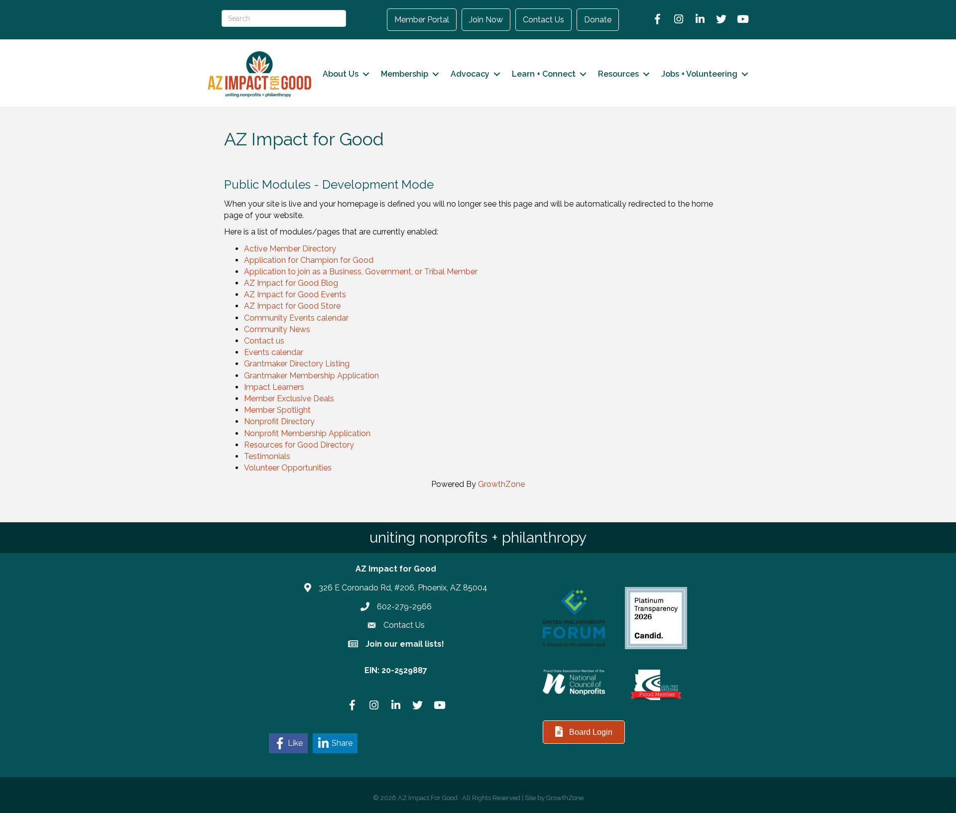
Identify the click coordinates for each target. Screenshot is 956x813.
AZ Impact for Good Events (295, 294)
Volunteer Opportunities (288, 467)
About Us (340, 74)
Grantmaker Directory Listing (297, 363)
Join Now (486, 19)
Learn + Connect (544, 74)
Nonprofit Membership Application (307, 433)
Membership (404, 74)
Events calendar (273, 352)
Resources (618, 74)
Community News (277, 329)
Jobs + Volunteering (699, 74)
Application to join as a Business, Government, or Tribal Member (361, 271)
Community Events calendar (296, 318)
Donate (597, 19)
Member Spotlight (277, 410)
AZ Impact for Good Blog (291, 283)
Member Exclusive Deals (289, 398)
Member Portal (421, 19)
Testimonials (267, 456)
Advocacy (470, 74)
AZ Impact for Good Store (292, 306)
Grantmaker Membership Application (311, 375)
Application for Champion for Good (308, 260)
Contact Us (543, 19)
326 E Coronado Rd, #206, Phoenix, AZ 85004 (403, 587)
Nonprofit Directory (279, 421)
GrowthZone (501, 484)
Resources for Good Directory (299, 445)
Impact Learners (274, 387)
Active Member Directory (290, 248)
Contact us (264, 341)
